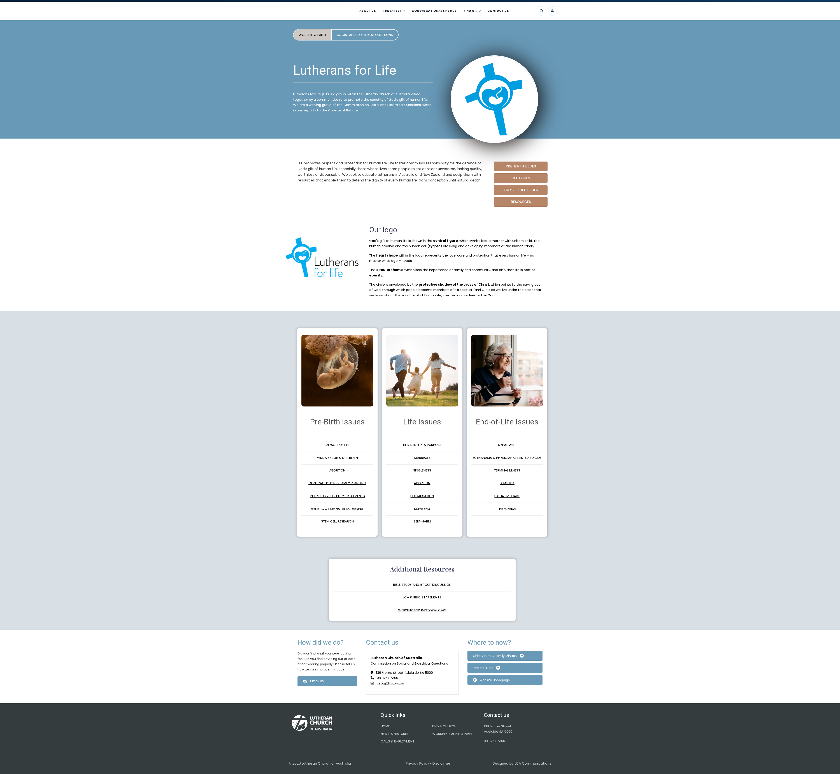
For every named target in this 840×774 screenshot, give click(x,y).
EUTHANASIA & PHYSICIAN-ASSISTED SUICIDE (507, 457)
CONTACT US (498, 11)
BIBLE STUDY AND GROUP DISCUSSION (422, 584)
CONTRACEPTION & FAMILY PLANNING (337, 483)
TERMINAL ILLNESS (507, 470)
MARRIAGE (422, 457)
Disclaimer (441, 763)
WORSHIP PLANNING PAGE (452, 733)
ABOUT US (367, 11)
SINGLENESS (422, 470)
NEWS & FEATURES (395, 733)
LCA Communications (532, 763)
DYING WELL (507, 444)
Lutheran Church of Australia (317, 11)
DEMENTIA (507, 483)
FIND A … (470, 11)
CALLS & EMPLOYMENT (398, 741)
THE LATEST (392, 11)
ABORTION (337, 470)
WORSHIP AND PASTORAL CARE (422, 610)
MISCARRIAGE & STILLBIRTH (337, 457)
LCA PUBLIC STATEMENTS (422, 597)
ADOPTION (422, 483)
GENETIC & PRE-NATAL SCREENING (337, 508)
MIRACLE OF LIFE (337, 444)
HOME (385, 726)
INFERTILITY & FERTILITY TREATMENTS (337, 496)
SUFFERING (422, 508)
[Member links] (552, 11)
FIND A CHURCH (444, 726)
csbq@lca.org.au (390, 683)
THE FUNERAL (507, 508)
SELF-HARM (422, 521)
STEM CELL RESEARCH (337, 521)
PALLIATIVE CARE (507, 496)
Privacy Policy (417, 763)
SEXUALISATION (422, 496)
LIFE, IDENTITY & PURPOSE (422, 444)
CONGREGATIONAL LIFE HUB (434, 11)
